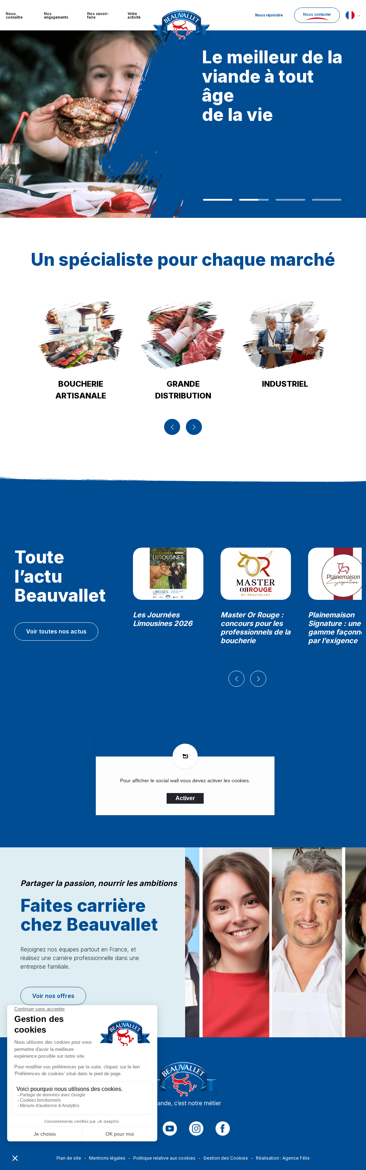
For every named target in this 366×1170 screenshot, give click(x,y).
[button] (353, 15)
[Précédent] (172, 427)
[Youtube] (169, 1128)
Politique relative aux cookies (164, 1158)
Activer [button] (185, 798)
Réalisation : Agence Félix (283, 1158)
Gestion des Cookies (225, 1158)
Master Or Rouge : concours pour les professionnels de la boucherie (256, 628)
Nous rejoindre (269, 15)
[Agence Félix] (181, 15)
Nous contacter (317, 14)
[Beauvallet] (183, 1086)
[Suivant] (194, 427)
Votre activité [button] (134, 15)
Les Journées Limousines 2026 (162, 619)
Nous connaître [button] (14, 15)
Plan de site (68, 1158)
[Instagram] (196, 1128)
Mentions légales (107, 1158)
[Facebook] (222, 1128)
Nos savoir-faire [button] (98, 15)
